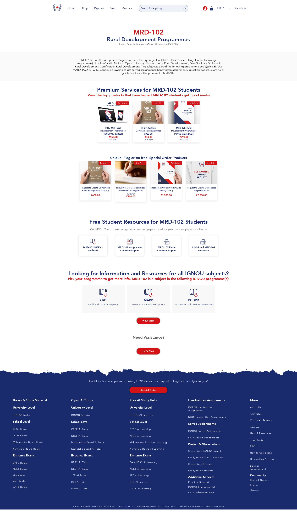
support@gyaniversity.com (148, 506)
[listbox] (224, 8)
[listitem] (103, 299)
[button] (85, 8)
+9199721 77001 (126, 506)
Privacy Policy (170, 506)
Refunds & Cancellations (191, 506)
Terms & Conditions (215, 506)
